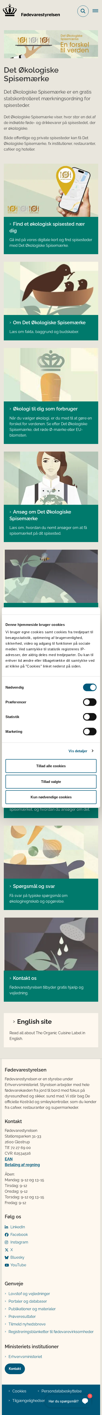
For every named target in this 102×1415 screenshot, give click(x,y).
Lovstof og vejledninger (29, 1293)
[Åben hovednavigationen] (97, 11)
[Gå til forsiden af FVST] (30, 11)
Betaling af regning (22, 1164)
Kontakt (15, 1369)
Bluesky (17, 1257)
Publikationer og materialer (32, 1309)
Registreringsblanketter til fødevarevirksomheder (51, 1331)
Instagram (19, 1242)
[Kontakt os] (51, 944)
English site (34, 1021)
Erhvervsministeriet (25, 1356)
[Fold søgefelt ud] (83, 11)
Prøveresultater (22, 1316)
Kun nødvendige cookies (51, 797)
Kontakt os (25, 978)
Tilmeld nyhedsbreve (27, 1324)
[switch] (90, 702)
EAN (9, 1159)
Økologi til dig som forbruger (45, 409)
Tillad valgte (51, 781)
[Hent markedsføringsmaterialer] (51, 576)
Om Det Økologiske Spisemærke (49, 322)
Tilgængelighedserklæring (35, 1400)
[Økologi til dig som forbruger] (51, 374)
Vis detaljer (78, 751)
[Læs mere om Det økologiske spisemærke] (51, 288)
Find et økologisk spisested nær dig (47, 227)
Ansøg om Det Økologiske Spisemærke (40, 515)
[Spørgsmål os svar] (51, 852)
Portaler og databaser (28, 1301)
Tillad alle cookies (51, 766)
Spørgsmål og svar (34, 886)
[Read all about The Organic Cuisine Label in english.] (51, 190)
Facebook (19, 1234)
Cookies (19, 1391)
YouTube (18, 1265)
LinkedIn (17, 1227)
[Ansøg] (51, 478)
